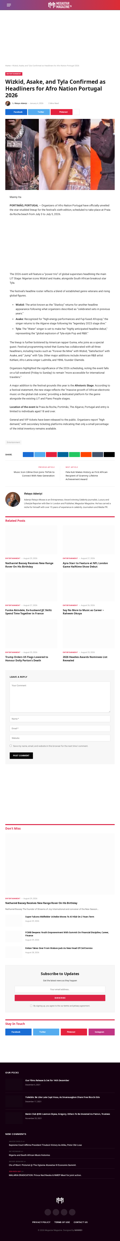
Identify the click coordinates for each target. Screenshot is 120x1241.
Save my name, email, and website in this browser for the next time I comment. (50, 746)
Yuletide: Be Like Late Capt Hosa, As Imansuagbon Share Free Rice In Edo (62, 1097)
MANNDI (78, 1230)
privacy (76, 1006)
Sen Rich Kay (15, 1172)
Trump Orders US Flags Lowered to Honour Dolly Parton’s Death (26, 658)
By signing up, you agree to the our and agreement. (61, 1006)
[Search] (111, 5)
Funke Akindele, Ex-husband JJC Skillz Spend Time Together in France (28, 612)
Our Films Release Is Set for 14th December (47, 1080)
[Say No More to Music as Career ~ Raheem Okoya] (89, 586)
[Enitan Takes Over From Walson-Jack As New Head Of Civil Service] (13, 952)
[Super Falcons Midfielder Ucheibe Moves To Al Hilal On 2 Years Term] (13, 921)
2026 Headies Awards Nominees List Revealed (85, 658)
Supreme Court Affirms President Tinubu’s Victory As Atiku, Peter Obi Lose (45, 1145)
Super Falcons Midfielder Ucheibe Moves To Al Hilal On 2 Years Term (59, 916)
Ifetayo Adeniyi (21, 103)
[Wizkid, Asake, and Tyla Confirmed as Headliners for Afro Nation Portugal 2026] (60, 154)
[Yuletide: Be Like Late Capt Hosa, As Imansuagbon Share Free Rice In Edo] (13, 1101)
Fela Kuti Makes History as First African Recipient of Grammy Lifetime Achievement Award (87, 475)
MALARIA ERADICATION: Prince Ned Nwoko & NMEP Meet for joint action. (45, 1175)
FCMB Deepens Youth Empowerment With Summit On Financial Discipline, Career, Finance (67, 934)
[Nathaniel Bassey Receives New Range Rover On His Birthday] (31, 540)
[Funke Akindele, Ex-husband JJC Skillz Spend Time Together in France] (31, 586)
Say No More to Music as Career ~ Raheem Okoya (83, 612)
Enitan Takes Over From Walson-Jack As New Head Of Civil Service (58, 948)
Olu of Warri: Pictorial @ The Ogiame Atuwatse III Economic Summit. (42, 1165)
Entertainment (14, 74)
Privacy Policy (41, 1222)
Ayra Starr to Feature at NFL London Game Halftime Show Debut (85, 565)
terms (66, 1006)
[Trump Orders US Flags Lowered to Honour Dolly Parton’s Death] (31, 633)
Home (7, 66)
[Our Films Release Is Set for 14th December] (13, 1084)
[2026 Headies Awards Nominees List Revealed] (89, 633)
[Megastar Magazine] (60, 5)
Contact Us (81, 1222)
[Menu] (9, 5)
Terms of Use (62, 1222)
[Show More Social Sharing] (76, 112)
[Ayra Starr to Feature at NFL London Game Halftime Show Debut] (89, 540)
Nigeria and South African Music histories (29, 1155)
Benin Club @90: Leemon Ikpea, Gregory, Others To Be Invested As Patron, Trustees (67, 1113)
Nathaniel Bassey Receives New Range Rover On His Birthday (29, 565)
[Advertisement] (60, 37)
